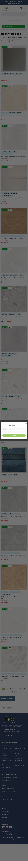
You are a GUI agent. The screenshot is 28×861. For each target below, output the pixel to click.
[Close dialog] (26, 423)
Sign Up (14, 435)
